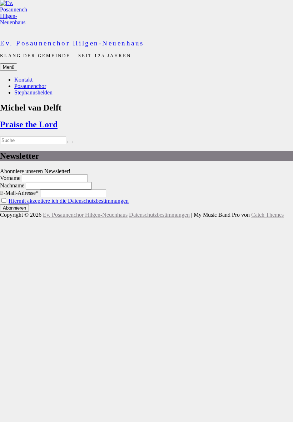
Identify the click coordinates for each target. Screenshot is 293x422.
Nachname (12, 185)
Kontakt (23, 80)
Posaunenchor (30, 86)
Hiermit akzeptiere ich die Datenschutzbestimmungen (69, 201)
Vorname (10, 178)
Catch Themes (267, 215)
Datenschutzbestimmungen (159, 215)
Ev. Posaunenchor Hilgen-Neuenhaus (72, 43)
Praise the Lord (29, 124)
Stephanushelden (33, 92)
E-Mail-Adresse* (19, 193)
